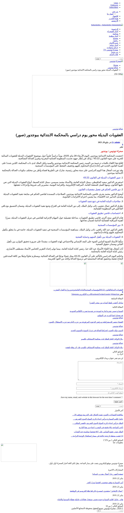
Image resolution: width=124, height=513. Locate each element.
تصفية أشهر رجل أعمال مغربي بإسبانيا (108, 474)
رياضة (115, 41)
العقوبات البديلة (117, 290)
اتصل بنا (110, 14)
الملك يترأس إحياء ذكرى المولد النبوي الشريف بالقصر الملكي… (98, 423)
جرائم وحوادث (112, 47)
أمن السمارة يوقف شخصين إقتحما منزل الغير (105, 483)
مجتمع (115, 38)
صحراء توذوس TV (110, 50)
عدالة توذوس (117, 129)
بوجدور (72, 290)
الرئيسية (115, 29)
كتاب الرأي (113, 54)
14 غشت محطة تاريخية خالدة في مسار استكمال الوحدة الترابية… (97, 436)
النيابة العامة (80, 290)
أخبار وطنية (113, 36)
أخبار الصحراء (112, 31)
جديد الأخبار (113, 43)
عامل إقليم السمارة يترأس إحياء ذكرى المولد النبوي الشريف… (98, 419)
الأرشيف (114, 21)
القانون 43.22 (105, 290)
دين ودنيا (114, 52)
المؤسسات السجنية (92, 290)
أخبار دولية (114, 45)
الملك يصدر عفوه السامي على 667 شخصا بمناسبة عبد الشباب (98, 432)
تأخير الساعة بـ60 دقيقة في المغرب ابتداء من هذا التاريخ (101, 427)
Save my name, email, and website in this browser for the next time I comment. (90, 397)
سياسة (115, 34)
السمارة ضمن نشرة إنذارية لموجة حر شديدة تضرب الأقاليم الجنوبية (96, 311)
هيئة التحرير (113, 18)
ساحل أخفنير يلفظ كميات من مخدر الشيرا (106, 303)
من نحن (115, 12)
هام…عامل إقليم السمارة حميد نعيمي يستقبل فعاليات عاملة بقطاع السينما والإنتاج (90, 499)
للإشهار (115, 16)
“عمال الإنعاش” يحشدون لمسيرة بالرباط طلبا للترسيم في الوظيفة (96, 491)
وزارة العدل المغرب (61, 290)
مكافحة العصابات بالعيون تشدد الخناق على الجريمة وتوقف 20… (97, 415)
